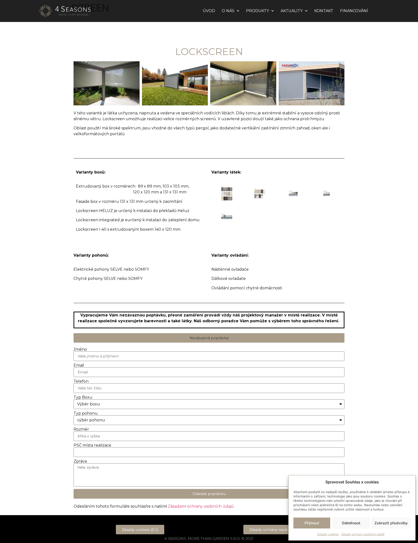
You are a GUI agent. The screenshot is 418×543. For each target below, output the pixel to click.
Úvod (209, 10)
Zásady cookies (328, 534)
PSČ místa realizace (92, 445)
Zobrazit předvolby (391, 523)
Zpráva (80, 461)
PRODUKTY (257, 10)
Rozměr (81, 429)
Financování (354, 10)
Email (79, 365)
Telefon (81, 381)
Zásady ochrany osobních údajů (362, 534)
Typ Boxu (83, 397)
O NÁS (228, 10)
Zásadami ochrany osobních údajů (201, 506)
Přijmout (312, 523)
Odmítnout (351, 523)
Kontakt (323, 10)
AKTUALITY (292, 10)
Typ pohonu (86, 413)
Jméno (80, 349)
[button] (209, 338)
